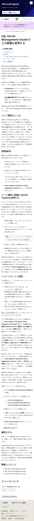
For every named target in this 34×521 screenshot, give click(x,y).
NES (13, 100)
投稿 (2, 513)
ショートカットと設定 (9, 59)
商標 (9, 518)
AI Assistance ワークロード (13, 162)
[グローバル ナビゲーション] (1, 19)
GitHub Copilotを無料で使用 (14, 177)
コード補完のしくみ (8, 52)
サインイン (30, 19)
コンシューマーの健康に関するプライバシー (13, 516)
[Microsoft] (17, 19)
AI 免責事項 (4, 511)
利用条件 (3, 518)
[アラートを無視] (31, 2)
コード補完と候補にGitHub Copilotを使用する (15, 56)
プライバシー (9, 513)
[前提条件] (6, 54)
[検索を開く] (24, 19)
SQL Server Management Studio (15, 31)
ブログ (23, 511)
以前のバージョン (15, 511)
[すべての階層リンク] (2, 31)
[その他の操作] (31, 31)
